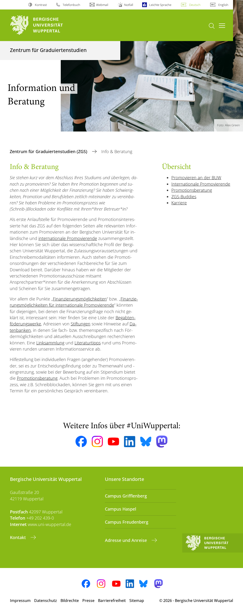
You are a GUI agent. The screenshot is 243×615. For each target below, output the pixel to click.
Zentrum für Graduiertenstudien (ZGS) (49, 151)
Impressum (20, 600)
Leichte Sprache (160, 5)
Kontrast (41, 5)
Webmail (102, 5)
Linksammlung (50, 343)
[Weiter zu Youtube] (113, 441)
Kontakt (18, 537)
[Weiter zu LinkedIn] (129, 441)
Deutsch (195, 5)
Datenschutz (45, 600)
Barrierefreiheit (112, 600)
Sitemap (136, 600)
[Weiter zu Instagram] (97, 441)
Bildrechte (70, 600)
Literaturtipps (88, 343)
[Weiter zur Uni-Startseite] (45, 25)
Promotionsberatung (37, 378)
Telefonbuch (71, 5)
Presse (88, 600)
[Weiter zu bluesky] (145, 441)
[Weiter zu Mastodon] (162, 442)
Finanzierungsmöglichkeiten (80, 299)
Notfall (128, 5)
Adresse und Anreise (126, 540)
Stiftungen (80, 324)
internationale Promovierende (67, 238)
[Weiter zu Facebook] (81, 441)
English (223, 5)
